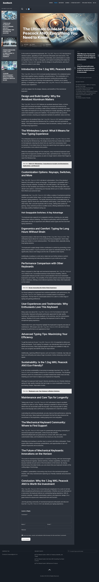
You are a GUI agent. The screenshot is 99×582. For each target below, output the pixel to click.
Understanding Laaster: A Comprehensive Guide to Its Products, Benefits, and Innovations (86, 94)
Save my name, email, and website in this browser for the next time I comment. (44, 535)
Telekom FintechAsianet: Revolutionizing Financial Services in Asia (9, 77)
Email (49, 524)
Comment (24, 514)
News (51, 2)
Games (67, 2)
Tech (55, 2)
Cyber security (75, 2)
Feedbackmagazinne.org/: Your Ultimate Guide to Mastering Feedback (9, 53)
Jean (25, 46)
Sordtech (7, 3)
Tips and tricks (87, 2)
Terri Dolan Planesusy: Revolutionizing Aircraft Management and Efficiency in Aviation (8, 28)
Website (23, 529)
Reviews (61, 2)
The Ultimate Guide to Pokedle (83, 97)
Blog (94, 2)
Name (23, 524)
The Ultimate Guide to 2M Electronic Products (86, 91)
